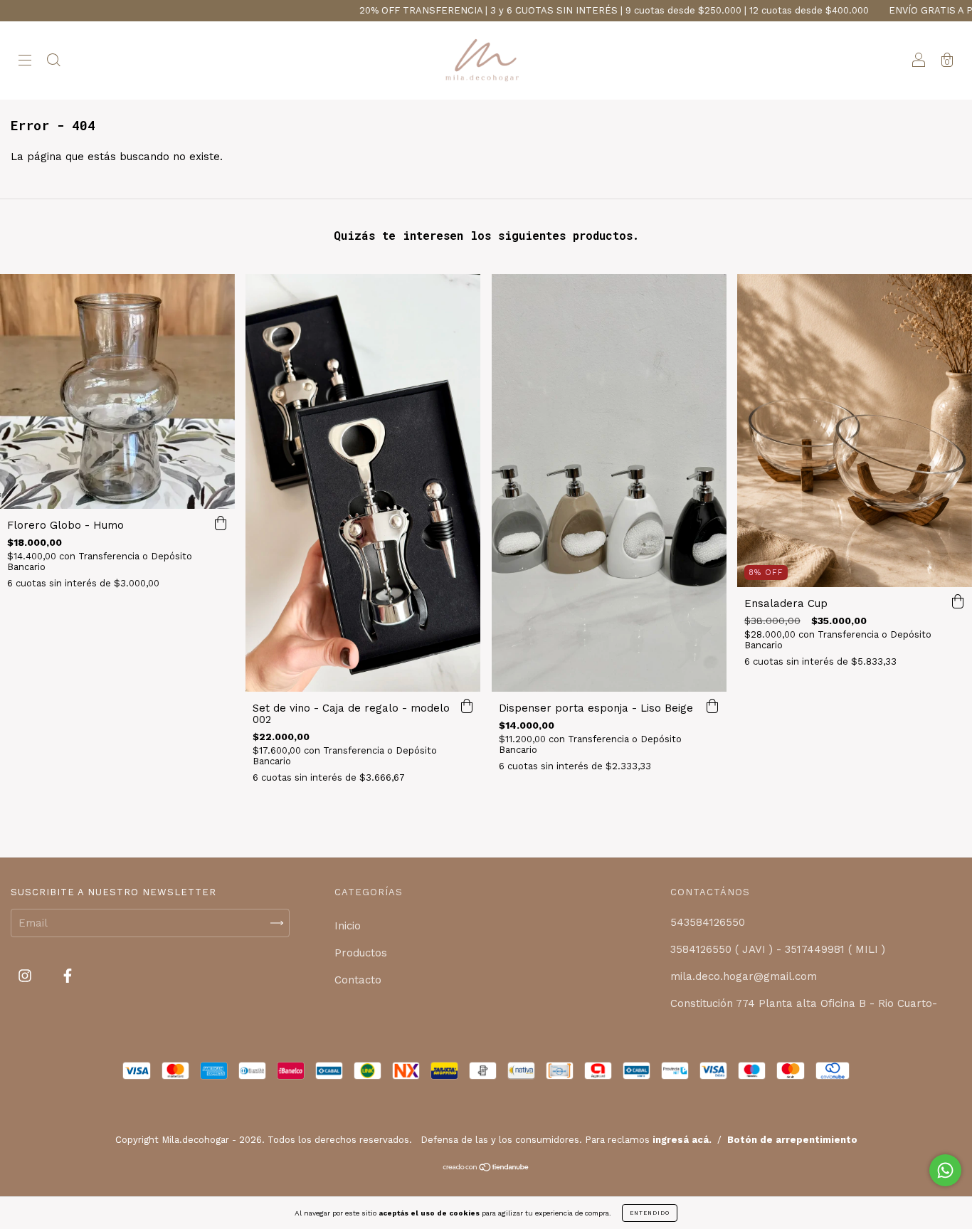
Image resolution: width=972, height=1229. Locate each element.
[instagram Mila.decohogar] (27, 976)
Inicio (347, 925)
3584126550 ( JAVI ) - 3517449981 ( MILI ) (777, 949)
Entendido (650, 1213)
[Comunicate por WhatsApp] (945, 1170)
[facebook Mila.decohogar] (67, 976)
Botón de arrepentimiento (792, 1139)
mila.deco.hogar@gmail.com (743, 976)
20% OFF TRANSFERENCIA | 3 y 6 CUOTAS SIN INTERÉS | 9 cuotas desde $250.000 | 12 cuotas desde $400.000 (564, 10)
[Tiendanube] (486, 1168)
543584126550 (707, 922)
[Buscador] (53, 62)
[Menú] (25, 62)
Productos (360, 952)
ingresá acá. (682, 1139)
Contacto (357, 980)
